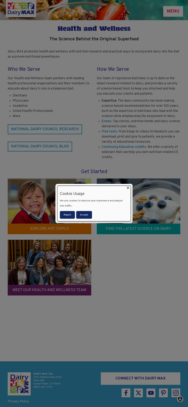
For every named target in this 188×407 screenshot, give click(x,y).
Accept (84, 214)
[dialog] (94, 203)
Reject (67, 214)
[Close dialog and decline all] (128, 188)
